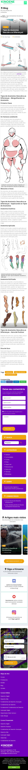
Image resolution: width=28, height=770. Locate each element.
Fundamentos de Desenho (8, 704)
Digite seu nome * (7, 398)
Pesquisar (8, 442)
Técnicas (7, 472)
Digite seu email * (7, 402)
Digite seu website (7, 407)
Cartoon (7, 454)
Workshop (8, 474)
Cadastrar (9, 663)
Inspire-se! (8, 464)
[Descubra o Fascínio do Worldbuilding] (11, 540)
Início (3, 16)
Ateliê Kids (3, 738)
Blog (2, 685)
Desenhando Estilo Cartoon (8, 713)
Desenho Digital (5, 696)
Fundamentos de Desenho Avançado (11, 702)
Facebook (9, 381)
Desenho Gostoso (6, 726)
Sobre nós (8, 469)
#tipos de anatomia (20, 372)
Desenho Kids (4, 699)
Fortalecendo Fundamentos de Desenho (12, 707)
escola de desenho (11, 374)
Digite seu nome (9, 641)
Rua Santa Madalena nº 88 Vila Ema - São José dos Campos (10, 750)
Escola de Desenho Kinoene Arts (13, 501)
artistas (19, 74)
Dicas (5, 27)
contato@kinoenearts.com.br (9, 753)
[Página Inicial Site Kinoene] (8, 1)
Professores (4, 680)
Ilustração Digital (5, 710)
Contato (3, 688)
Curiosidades (9, 457)
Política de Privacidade (14, 764)
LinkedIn (16, 381)
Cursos (7, 459)
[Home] (7, 745)
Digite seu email (9, 646)
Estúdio (3, 682)
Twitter (3, 381)
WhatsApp (23, 381)
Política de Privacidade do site (11, 651)
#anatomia (9, 372)
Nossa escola (9, 467)
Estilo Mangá (4, 716)
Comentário (6, 416)
